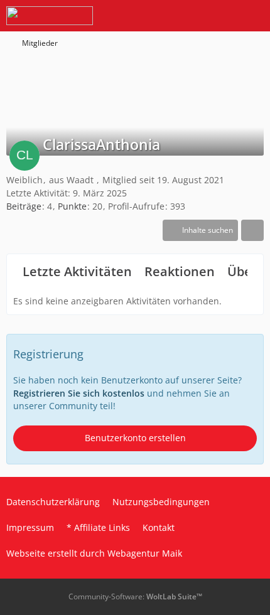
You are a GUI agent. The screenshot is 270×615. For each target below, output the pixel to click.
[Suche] (190, 15)
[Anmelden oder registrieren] (222, 15)
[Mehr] (252, 230)
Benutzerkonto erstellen (135, 438)
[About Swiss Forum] (49, 15)
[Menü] (253, 15)
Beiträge (23, 206)
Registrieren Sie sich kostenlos (78, 393)
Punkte (72, 206)
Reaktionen (179, 271)
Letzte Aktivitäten (77, 271)
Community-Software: (135, 596)
